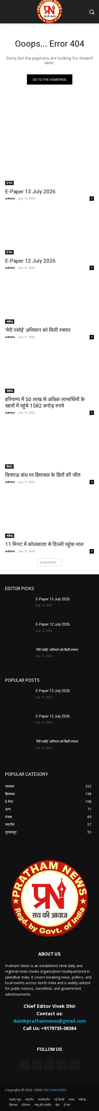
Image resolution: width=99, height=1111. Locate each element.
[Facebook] (37, 1064)
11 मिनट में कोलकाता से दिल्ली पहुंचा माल (44, 544)
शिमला (9, 466)
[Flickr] (49, 1064)
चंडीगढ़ (10, 321)
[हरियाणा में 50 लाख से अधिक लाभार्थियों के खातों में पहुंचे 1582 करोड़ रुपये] (49, 370)
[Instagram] (62, 1064)
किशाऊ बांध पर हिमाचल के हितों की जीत (42, 475)
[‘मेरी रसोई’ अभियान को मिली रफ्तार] (49, 301)
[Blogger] (24, 1064)
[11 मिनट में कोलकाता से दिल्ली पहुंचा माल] (49, 515)
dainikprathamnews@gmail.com (49, 1021)
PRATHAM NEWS (54, 1090)
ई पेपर (9, 183)
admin (10, 198)
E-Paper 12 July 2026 (30, 261)
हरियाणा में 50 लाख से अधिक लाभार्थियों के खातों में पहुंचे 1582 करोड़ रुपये (45, 402)
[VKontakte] (74, 1064)
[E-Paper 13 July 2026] (49, 163)
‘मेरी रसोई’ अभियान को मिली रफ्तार (38, 330)
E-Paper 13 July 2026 (30, 191)
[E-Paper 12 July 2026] (49, 232)
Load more (48, 562)
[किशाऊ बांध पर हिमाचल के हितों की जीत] (49, 446)
